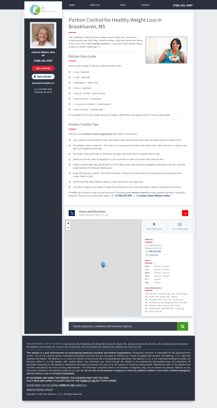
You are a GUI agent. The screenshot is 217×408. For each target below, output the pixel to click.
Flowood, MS (74, 346)
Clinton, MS (121, 343)
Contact (145, 5)
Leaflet (117, 316)
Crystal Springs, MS (70, 343)
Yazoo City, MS (134, 346)
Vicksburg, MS (121, 346)
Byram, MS (110, 343)
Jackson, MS (132, 343)
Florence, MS (61, 346)
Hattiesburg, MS (87, 343)
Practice (95, 5)
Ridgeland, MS (36, 346)
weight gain (92, 46)
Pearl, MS (85, 346)
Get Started (43, 68)
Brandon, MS (49, 346)
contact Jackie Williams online (154, 195)
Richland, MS (95, 346)
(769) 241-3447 (183, 5)
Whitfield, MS (108, 346)
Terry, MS (156, 343)
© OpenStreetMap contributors (133, 316)
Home (72, 5)
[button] (103, 265)
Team (122, 5)
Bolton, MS (100, 343)
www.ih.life (153, 254)
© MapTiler (122, 316)
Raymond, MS (145, 343)
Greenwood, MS (169, 343)
